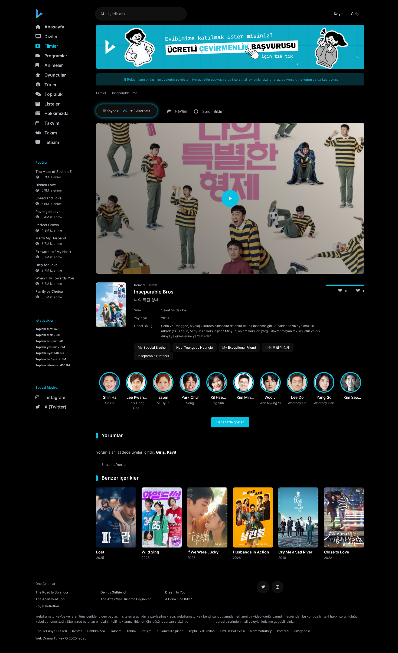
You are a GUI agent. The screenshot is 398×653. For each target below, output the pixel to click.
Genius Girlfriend (113, 592)
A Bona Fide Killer (178, 599)
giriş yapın (303, 79)
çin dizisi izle (327, 621)
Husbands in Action (251, 552)
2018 (282, 557)
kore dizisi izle (306, 621)
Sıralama (114, 465)
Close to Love (336, 552)
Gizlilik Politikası (232, 631)
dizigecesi (302, 631)
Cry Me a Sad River (295, 552)
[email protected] (202, 621)
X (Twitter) (55, 407)
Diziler (50, 36)
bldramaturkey (261, 631)
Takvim (51, 123)
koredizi (283, 631)
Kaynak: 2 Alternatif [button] (128, 111)
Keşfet (77, 631)
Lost (100, 552)
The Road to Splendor (51, 592)
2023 (191, 557)
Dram (153, 285)
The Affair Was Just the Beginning (125, 599)
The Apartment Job (49, 599)
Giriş (354, 13)
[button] (177, 111)
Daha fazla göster (230, 422)
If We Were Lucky (202, 552)
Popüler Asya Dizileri (51, 631)
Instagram (54, 397)
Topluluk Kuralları (201, 631)
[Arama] (104, 13)
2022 (328, 557)
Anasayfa (54, 26)
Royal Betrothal (47, 606)
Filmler (51, 46)
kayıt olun (329, 79)
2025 (100, 557)
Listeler (52, 104)
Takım (50, 133)
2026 (145, 557)
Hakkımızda (56, 113)
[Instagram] (277, 587)
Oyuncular (55, 75)
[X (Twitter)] (263, 587)
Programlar (55, 55)
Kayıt (338, 13)
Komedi (139, 285)
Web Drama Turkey (49, 638)
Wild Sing (150, 552)
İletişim (51, 142)
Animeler (53, 65)
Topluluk (53, 94)
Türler (50, 84)
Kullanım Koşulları (169, 631)
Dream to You (175, 592)
